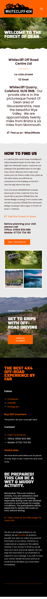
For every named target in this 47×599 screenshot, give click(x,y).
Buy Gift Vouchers (15, 414)
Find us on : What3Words (25, 132)
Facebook (13, 399)
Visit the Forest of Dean (22, 216)
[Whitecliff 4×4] (18, 8)
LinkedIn (12, 402)
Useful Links (11, 450)
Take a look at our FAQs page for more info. (22, 519)
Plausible (21, 535)
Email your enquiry (17, 242)
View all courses (21, 339)
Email (25, 79)
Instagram (13, 406)
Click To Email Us (17, 434)
